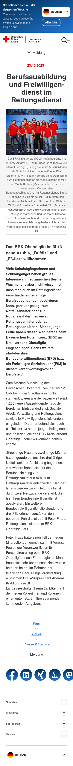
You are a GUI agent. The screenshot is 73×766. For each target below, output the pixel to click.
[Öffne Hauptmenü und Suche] (65, 40)
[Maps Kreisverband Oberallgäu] (55, 675)
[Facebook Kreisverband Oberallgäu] (12, 675)
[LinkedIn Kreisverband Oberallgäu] (26, 675)
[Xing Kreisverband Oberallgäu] (40, 675)
